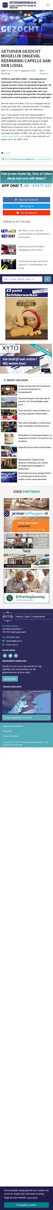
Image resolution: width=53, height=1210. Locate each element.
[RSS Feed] (16, 656)
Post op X (28, 206)
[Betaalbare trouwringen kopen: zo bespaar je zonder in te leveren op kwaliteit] (9, 439)
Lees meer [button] (32, 1197)
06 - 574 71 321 (37, 185)
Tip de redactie (28, 212)
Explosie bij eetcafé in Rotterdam (34, 447)
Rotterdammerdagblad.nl (22, 2)
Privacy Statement (11, 736)
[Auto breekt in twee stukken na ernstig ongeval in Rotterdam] (9, 414)
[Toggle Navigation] (48, 5)
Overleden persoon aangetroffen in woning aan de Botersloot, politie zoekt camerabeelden (34, 476)
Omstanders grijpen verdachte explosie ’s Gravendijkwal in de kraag (33, 264)
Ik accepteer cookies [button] (26, 1205)
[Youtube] (10, 656)
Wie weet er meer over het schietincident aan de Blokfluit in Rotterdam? (34, 234)
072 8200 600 (13, 637)
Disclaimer (7, 731)
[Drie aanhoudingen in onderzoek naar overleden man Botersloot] (9, 426)
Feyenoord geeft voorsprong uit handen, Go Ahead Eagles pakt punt (34, 401)
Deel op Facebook (28, 199)
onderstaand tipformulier (12, 136)
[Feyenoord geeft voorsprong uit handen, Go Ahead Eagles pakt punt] (9, 402)
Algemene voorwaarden (13, 726)
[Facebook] (5, 656)
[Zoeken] (47, 279)
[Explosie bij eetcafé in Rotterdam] (9, 451)
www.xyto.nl (12, 644)
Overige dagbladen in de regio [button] (18, 717)
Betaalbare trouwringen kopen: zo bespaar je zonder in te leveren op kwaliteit (35, 438)
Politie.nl (44, 73)
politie (7, 153)
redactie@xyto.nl (14, 641)
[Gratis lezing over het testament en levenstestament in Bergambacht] (9, 390)
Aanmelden (10, 678)
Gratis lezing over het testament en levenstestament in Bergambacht (34, 389)
